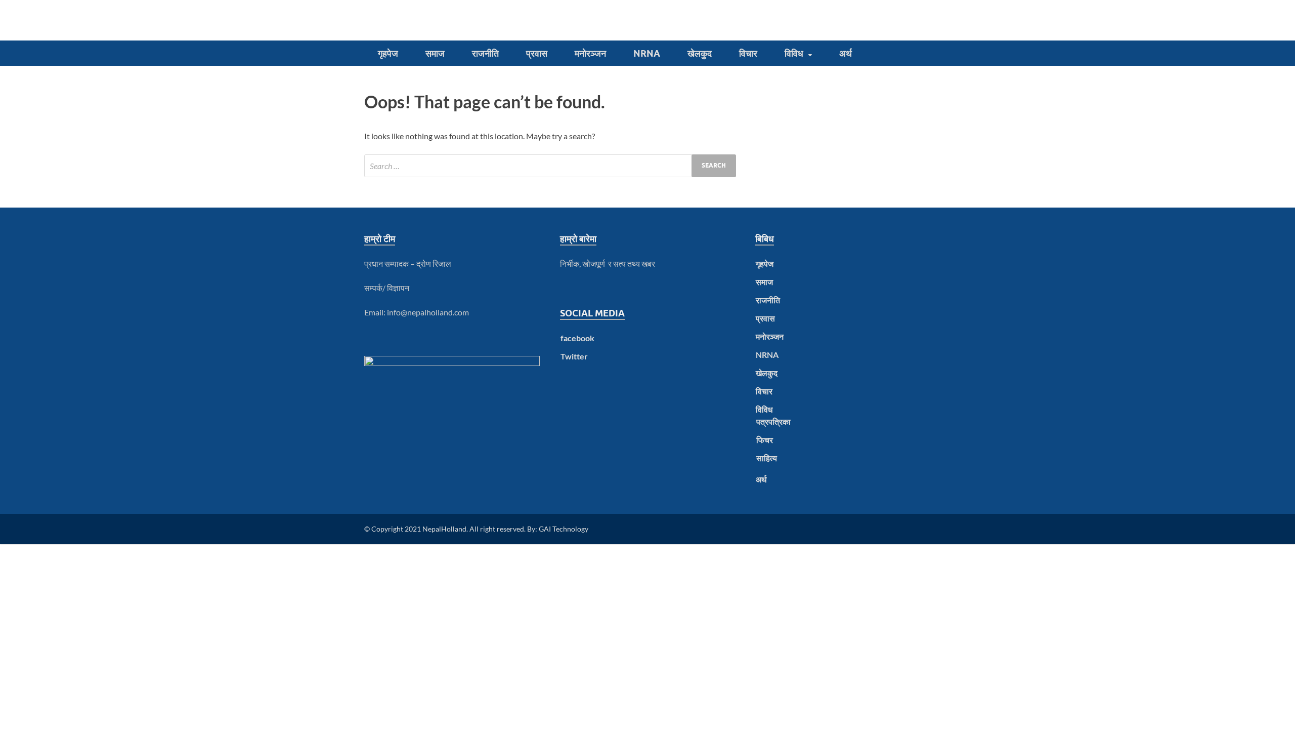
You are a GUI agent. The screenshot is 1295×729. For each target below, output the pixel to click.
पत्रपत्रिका (773, 421)
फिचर (764, 439)
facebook (577, 338)
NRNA (646, 53)
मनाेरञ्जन (590, 53)
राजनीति (485, 53)
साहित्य (766, 458)
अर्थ (845, 53)
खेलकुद (699, 53)
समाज (435, 53)
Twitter (574, 356)
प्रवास (536, 53)
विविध (794, 53)
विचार (748, 53)
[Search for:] (550, 165)
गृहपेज (388, 53)
